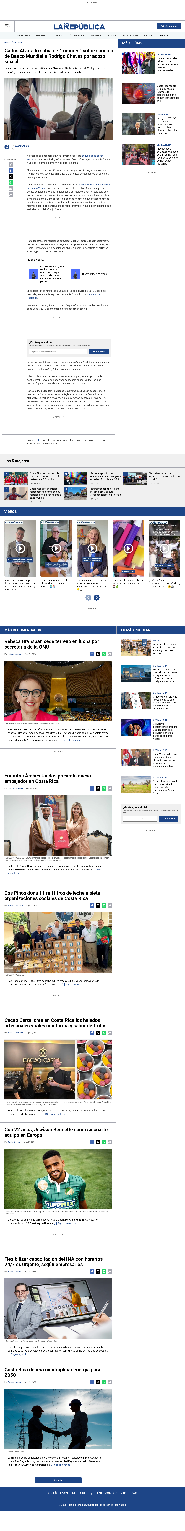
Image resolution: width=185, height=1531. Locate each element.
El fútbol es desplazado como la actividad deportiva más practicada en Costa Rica (165, 787)
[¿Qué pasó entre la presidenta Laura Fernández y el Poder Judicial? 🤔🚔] (164, 548)
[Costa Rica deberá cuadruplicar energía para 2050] (58, 1419)
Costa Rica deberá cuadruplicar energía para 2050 (52, 1372)
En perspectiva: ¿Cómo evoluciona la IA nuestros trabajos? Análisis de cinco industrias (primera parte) (52, 274)
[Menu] (8, 26)
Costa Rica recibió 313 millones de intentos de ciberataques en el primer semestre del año (168, 93)
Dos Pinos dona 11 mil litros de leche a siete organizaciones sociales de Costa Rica (52, 895)
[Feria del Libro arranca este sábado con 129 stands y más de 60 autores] (136, 647)
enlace (39, 440)
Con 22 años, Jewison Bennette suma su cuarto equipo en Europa (56, 1132)
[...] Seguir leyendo (68, 740)
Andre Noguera (14, 1142)
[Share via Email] (11, 188)
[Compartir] (11, 194)
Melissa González (15, 905)
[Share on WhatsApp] (11, 182)
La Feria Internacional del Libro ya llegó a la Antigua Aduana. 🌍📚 (53, 583)
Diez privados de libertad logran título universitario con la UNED (164, 476)
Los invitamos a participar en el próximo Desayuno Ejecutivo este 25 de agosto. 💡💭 (92, 585)
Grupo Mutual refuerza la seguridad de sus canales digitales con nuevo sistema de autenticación (165, 702)
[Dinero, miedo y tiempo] (75, 274)
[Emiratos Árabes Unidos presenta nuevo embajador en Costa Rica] (58, 825)
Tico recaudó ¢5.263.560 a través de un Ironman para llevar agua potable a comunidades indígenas (167, 156)
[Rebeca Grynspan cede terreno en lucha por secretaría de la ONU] (58, 691)
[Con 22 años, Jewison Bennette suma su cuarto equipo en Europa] (58, 1179)
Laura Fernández (17, 869)
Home (7, 42)
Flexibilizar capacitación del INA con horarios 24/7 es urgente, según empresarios (53, 1261)
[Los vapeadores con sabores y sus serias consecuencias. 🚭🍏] (128, 548)
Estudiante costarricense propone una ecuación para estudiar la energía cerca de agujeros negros (165, 731)
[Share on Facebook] (11, 170)
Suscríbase (130, 1493)
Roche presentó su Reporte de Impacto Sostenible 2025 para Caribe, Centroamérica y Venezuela (19, 585)
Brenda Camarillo (15, 788)
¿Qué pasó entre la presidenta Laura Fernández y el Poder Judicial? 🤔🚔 (164, 583)
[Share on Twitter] (11, 176)
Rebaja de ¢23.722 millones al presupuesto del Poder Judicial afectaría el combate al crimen (168, 125)
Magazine (158, 640)
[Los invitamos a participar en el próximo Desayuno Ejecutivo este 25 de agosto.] (92, 548)
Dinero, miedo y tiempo (94, 273)
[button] (169, 26)
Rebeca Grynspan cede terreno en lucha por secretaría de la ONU (51, 644)
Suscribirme (99, 352)
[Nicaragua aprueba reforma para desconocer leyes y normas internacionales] (138, 63)
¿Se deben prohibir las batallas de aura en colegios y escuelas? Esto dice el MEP (105, 476)
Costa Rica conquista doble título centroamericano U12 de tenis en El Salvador (44, 476)
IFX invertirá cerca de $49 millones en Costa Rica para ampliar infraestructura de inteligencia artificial (165, 675)
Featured (162, 114)
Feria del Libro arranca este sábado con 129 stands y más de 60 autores (164, 649)
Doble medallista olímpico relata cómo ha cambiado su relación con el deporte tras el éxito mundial (46, 493)
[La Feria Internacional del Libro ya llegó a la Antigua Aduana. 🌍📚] (56, 548)
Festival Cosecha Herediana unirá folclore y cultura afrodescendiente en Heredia (105, 491)
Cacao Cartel (63, 1110)
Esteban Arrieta (22, 145)
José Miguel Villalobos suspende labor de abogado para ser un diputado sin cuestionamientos (165, 760)
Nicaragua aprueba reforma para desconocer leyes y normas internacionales (167, 64)
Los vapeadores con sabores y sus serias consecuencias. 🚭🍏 (128, 583)
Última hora (17, 42)
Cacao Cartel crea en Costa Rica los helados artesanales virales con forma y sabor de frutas (55, 1023)
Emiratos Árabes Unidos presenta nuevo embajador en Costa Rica (47, 778)
